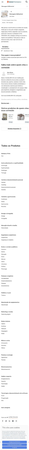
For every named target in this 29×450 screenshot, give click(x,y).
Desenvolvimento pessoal (8, 187)
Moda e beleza (5, 321)
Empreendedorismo (6, 281)
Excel (2, 396)
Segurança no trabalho (7, 240)
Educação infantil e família (9, 225)
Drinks (3, 201)
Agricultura (4, 357)
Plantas (3, 360)
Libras (2, 261)
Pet (2, 156)
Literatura (4, 264)
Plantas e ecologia (7, 355)
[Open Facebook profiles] (3, 421)
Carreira (3, 182)
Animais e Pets (5, 153)
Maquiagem (4, 331)
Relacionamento (5, 369)
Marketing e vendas (7, 312)
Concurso (3, 249)
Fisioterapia (4, 384)
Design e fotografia (7, 213)
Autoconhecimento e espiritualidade (12, 163)
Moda (2, 333)
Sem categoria (5, 407)
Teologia (3, 173)
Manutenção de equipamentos (10, 302)
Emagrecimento (5, 379)
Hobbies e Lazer (6, 293)
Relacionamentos (6, 367)
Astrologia (4, 165)
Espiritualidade (5, 168)
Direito (3, 252)
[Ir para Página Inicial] (14, 2)
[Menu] (2, 2)
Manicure (3, 328)
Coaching (3, 185)
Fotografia (4, 218)
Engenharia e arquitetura (8, 235)
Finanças (3, 283)
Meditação (4, 170)
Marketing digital (5, 314)
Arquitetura (4, 237)
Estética (3, 326)
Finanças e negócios (7, 276)
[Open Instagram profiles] (16, 421)
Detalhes (5, 47)
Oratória (3, 190)
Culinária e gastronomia (8, 197)
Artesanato (4, 343)
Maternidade (4, 228)
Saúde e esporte (6, 376)
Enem (2, 257)
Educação (3, 254)
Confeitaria (4, 199)
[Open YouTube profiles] (13, 421)
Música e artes (5, 340)
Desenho (3, 345)
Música (3, 348)
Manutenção (4, 305)
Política (3, 266)
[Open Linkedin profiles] (9, 421)
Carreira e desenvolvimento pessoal (12, 180)
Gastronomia (4, 204)
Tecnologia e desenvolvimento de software (14, 393)
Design (3, 216)
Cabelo (3, 324)
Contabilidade (5, 278)
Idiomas (3, 259)
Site (2, 400)
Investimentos (5, 286)
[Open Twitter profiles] (6, 421)
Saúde (3, 386)
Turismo (3, 295)
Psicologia (4, 269)
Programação (4, 398)
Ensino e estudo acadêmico (9, 247)
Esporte (3, 381)
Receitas (3, 206)
